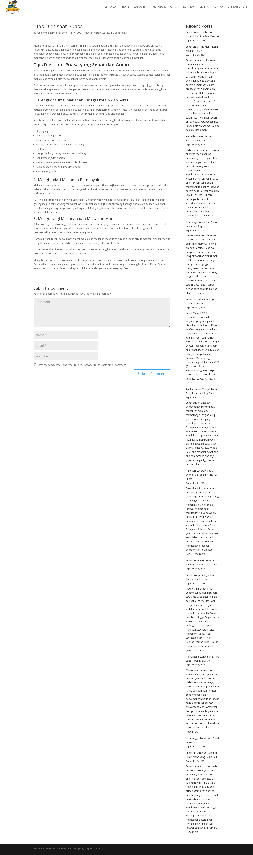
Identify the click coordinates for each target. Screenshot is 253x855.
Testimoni (188, 7)
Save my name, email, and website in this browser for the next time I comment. (82, 364)
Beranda (110, 7)
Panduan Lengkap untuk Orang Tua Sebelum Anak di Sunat (201, 474)
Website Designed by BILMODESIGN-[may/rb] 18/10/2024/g (69, 848)
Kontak (218, 7)
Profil (125, 7)
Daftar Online (237, 7)
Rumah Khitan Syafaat (97, 32)
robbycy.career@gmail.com (52, 32)
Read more (201, 129)
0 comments (120, 32)
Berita (204, 7)
